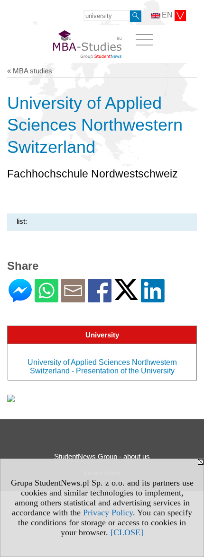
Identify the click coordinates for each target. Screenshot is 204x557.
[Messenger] (20, 298)
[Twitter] (126, 296)
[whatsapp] (46, 298)
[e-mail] (73, 298)
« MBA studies (29, 71)
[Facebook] (99, 298)
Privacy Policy (108, 512)
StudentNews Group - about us (102, 456)
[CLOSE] (127, 532)
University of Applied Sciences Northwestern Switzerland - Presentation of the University (102, 366)
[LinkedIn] (153, 298)
